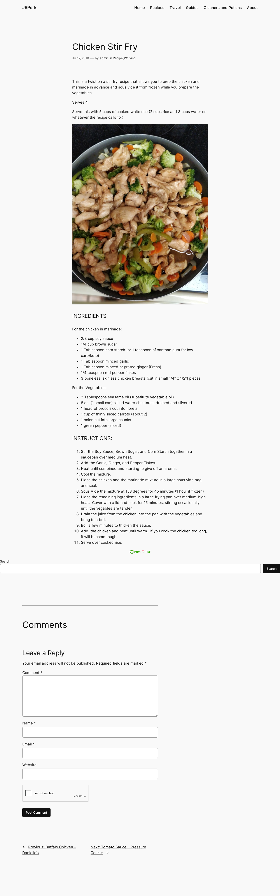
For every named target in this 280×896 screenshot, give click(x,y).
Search (5, 561)
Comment (32, 672)
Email (28, 744)
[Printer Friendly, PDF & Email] (140, 551)
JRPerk (29, 7)
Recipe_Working (124, 58)
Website (29, 765)
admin (104, 58)
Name (29, 723)
